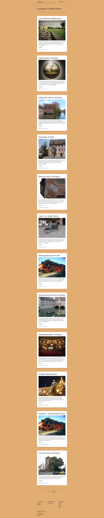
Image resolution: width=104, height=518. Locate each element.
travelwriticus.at (40, 1)
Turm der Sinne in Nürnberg (49, 453)
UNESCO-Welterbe (50, 503)
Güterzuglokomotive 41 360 (49, 256)
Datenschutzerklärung (40, 514)
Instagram (59, 503)
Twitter (59, 507)
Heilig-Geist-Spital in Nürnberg (50, 98)
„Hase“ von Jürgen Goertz (48, 216)
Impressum (38, 515)
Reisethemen (39, 504)
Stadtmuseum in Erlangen (48, 58)
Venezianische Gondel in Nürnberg (52, 295)
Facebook (59, 504)
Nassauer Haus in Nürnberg (49, 176)
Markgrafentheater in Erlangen (50, 335)
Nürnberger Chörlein (46, 137)
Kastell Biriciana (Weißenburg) (50, 19)
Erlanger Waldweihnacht (48, 374)
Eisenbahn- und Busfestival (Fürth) (52, 414)
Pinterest (59, 506)
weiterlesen (40, 47)
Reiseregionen (61, 1)
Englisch (42, 45)
